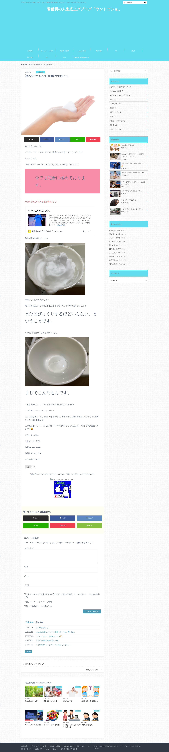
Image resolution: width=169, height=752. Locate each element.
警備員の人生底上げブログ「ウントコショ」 (84, 9)
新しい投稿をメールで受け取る (39, 606)
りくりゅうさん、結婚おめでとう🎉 (49, 636)
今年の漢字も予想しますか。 (131, 192)
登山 (47, 57)
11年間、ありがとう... (117, 249)
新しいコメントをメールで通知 (39, 601)
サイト (27, 585)
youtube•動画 (82, 51)
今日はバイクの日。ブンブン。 (132, 210)
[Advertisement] (84, 28)
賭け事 (133, 51)
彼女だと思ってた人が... (117, 264)
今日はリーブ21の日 (128, 201)
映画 (64, 57)
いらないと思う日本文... (117, 238)
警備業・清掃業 (64, 51)
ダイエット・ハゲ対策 (47, 51)
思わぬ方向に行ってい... (117, 245)
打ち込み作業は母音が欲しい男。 (48, 640)
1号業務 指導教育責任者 (81, 57)
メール (27, 576)
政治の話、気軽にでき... (117, 241)
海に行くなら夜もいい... (117, 234)
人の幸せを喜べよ (42, 628)
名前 (26, 566)
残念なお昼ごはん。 (93, 670)
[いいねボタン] (28, 466)
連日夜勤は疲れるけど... (117, 260)
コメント (29, 548)
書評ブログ (99, 51)
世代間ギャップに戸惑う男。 (35, 664)
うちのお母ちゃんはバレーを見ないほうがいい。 (53, 645)
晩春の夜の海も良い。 (117, 230)
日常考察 (29, 51)
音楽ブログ (30, 57)
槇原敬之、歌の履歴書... (117, 256)
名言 (116, 51)
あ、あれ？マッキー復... (117, 253)
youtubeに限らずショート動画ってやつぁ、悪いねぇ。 (56, 632)
